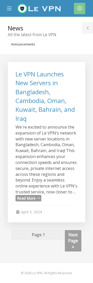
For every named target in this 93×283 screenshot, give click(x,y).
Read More (27, 198)
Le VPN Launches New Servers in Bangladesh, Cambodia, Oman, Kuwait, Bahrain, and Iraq (45, 96)
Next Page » (73, 240)
